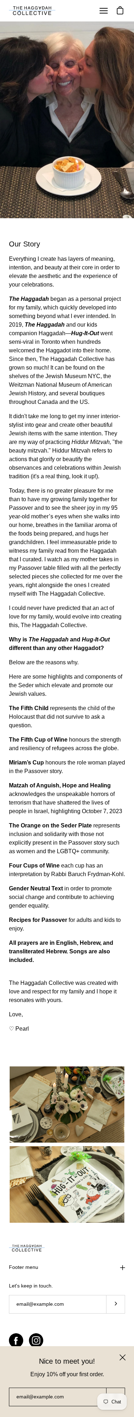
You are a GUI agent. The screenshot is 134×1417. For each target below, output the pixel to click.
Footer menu (23, 1267)
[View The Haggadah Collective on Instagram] (36, 1340)
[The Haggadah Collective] (32, 11)
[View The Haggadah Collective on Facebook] (16, 1340)
